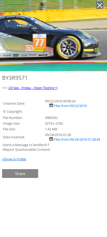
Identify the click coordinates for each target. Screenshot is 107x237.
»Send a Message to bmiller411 (26, 144)
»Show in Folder (14, 159)
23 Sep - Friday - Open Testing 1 (33, 87)
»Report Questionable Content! (26, 149)
